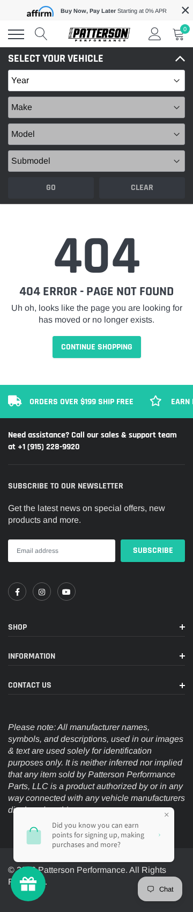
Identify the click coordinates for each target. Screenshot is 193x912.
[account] (155, 34)
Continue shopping (96, 347)
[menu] (16, 34)
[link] (17, 591)
